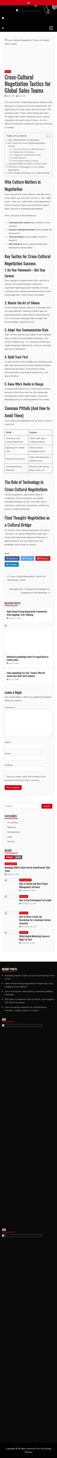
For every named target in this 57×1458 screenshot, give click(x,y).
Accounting (12, 822)
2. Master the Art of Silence (23, 152)
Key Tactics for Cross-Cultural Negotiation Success (26, 144)
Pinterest (43, 558)
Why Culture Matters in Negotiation (23, 140)
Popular (9, 857)
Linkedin (12, 564)
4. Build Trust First (19, 158)
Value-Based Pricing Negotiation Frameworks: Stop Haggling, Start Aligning (27, 613)
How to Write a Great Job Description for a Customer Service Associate (35, 920)
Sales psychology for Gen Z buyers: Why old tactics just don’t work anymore (26, 674)
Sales (8, 71)
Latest (18, 857)
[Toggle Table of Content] (47, 136)
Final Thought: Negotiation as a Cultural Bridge (29, 173)
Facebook (13, 558)
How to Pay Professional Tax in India (35, 900)
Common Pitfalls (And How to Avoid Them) (27, 163)
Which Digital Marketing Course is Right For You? (34, 937)
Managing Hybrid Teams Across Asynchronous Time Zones (27, 869)
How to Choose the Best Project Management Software (33, 885)
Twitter (28, 558)
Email (8, 753)
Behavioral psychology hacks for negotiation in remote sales (27, 658)
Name (8, 742)
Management (13, 832)
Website (9, 765)
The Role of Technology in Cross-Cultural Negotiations (26, 168)
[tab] (9, 857)
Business (11, 827)
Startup (10, 841)
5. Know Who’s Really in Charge (25, 161)
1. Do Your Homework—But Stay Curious (28, 149)
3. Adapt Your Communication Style (26, 155)
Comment (10, 707)
